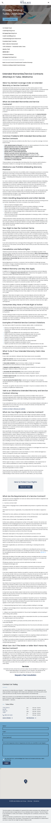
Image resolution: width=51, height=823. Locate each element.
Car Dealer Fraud (7, 28)
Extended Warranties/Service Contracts (13, 60)
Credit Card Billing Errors (9, 36)
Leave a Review (7, 718)
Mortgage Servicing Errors (9, 57)
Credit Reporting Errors (9, 30)
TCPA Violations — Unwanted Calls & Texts (14, 46)
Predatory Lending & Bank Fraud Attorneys (14, 65)
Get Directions (30, 718)
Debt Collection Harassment (10, 44)
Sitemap (30, 801)
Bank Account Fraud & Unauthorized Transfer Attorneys (17, 62)
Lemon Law (5, 52)
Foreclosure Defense (8, 54)
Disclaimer (36, 801)
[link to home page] (25, 2)
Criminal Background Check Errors (12, 38)
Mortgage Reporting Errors (10, 33)
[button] (48, 2)
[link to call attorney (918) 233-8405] (2, 2)
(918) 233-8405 (8, 715)
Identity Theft (6, 49)
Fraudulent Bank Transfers (10, 41)
